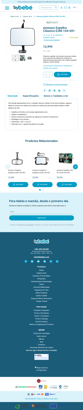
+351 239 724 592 (41, 249)
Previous (7, 166)
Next (75, 166)
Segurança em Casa (41, 290)
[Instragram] (54, 90)
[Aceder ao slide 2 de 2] (43, 190)
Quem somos (41, 336)
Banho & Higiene (41, 293)
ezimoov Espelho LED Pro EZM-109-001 (65, 171)
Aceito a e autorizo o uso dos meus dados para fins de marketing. (42, 225)
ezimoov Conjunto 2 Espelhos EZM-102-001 (41, 171)
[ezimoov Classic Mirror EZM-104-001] (15, 58)
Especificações (31, 96)
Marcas (41, 339)
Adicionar (64, 74)
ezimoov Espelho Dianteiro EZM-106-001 (16, 171)
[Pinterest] (49, 90)
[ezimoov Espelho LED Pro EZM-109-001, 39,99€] (66, 158)
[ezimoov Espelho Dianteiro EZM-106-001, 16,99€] (17, 158)
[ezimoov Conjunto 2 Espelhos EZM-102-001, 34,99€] (41, 158)
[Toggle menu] (8, 7)
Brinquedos (41, 279)
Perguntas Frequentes (41, 310)
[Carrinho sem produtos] (69, 7)
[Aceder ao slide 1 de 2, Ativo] (40, 190)
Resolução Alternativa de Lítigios (41, 347)
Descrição (13, 96)
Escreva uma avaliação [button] (52, 40)
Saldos (41, 270)
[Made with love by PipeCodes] (41, 369)
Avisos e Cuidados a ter (56, 96)
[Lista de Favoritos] (65, 7)
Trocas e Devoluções (41, 313)
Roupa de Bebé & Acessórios (41, 298)
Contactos (41, 345)
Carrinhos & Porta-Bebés (41, 276)
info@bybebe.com (41, 257)
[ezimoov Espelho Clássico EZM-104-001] (22, 58)
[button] (41, 406)
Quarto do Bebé (41, 296)
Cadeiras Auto (41, 273)
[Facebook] (44, 90)
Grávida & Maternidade (41, 287)
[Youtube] (59, 90)
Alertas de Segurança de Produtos (41, 324)
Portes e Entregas (41, 319)
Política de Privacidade (25, 225)
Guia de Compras (42, 322)
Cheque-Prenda (41, 301)
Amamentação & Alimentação (41, 281)
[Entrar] (62, 8)
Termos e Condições (41, 316)
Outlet (41, 284)
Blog (41, 342)
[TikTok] (64, 90)
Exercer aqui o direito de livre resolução (41, 350)
